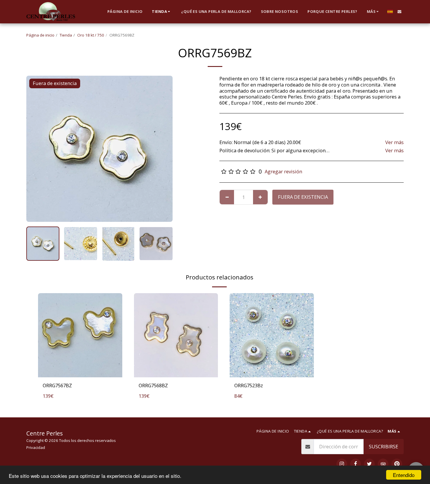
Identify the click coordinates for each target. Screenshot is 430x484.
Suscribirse (383, 446)
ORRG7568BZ (153, 385)
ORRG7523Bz (248, 385)
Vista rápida (80, 370)
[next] (163, 148)
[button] (399, 11)
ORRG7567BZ (57, 385)
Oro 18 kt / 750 (90, 35)
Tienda (66, 35)
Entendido (403, 474)
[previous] (35, 148)
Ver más (394, 142)
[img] (80, 335)
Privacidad (35, 447)
